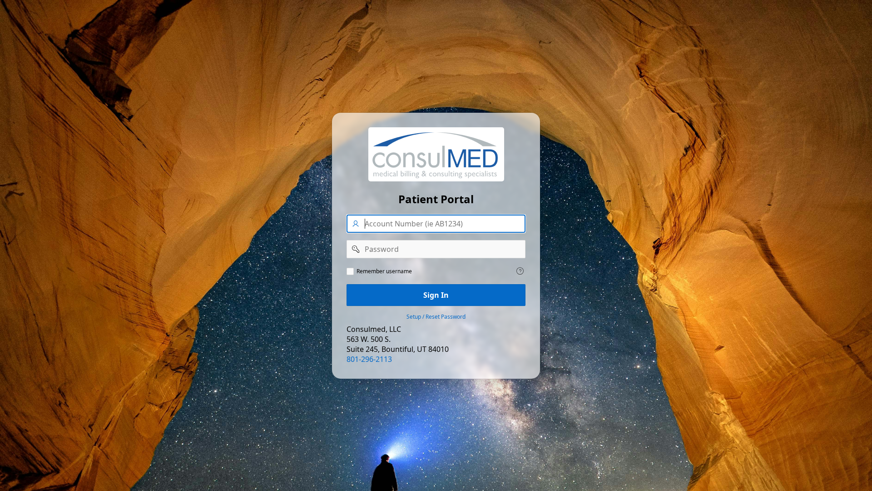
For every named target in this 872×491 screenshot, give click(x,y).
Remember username (384, 271)
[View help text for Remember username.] (520, 271)
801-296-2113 (369, 359)
